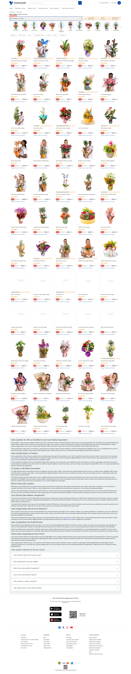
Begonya (52, 30)
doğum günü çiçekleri (69, 519)
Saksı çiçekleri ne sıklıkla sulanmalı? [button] (25, 581)
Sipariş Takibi (105, 2)
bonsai (62, 458)
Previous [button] (10, 26)
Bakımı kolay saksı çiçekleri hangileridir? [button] (26, 568)
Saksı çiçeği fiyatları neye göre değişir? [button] (25, 562)
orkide (92, 456)
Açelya (88, 30)
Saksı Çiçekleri (54, 8)
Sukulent (107, 30)
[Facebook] (59, 627)
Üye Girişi (114, 2)
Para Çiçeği (97, 30)
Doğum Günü (32, 8)
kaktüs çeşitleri (25, 458)
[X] (63, 627)
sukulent (16, 458)
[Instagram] (67, 627)
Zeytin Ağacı (16, 30)
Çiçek (11, 8)
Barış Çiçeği (25, 30)
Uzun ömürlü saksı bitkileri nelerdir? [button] (25, 575)
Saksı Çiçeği (19, 12)
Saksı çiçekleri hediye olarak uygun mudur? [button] (27, 555)
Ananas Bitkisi (116, 30)
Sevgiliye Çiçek (43, 8)
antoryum (114, 458)
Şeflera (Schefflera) (61, 31)
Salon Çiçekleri (79, 30)
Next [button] (121, 26)
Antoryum (43, 30)
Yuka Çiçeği (34, 30)
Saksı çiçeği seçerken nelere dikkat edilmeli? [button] (27, 588)
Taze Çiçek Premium (68, 8)
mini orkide (47, 481)
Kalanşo (70, 30)
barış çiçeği (39, 459)
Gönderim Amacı (20, 8)
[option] (15, 26)
